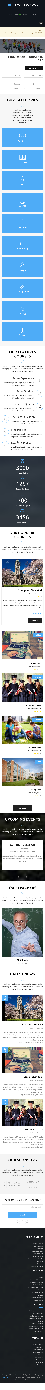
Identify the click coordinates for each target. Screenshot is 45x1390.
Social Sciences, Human (36, 1326)
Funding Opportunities (36, 1316)
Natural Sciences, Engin (36, 1328)
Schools (41, 1277)
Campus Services (38, 1349)
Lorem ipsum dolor (33, 663)
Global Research (38, 1331)
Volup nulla (36, 790)
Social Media (39, 1261)
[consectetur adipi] (22, 687)
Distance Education (37, 1292)
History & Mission (38, 1243)
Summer (40, 1290)
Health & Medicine (37, 1323)
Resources (40, 1321)
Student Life (39, 1347)
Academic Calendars (37, 1297)
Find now (35, 620)
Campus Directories (37, 1266)
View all (22, 808)
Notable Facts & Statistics (35, 1259)
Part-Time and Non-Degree (35, 1287)
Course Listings (38, 1300)
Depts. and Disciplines (36, 1280)
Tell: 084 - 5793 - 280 (28, 14)
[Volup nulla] (22, 772)
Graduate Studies (38, 1285)
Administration (38, 1246)
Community (40, 1248)
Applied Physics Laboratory (35, 1311)
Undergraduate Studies (36, 1282)
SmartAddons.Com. (9, 1377)
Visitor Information (37, 1256)
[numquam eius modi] (22, 573)
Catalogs (40, 1295)
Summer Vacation (22, 844)
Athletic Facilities (38, 1352)
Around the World (37, 1251)
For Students (39, 1357)
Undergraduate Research (35, 1318)
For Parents (39, 1360)
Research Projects (38, 1313)
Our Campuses (39, 1264)
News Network (38, 1253)
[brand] (12, 1184)
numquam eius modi (30, 590)
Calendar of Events (37, 1344)
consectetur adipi (33, 705)
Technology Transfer (37, 1333)
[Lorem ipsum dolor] (22, 645)
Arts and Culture (38, 1354)
